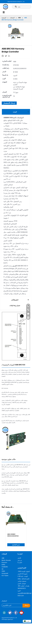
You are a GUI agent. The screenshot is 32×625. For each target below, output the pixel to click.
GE (2, 569)
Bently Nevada (6, 560)
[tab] (16, 112)
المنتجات (12, 17)
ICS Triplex (5, 575)
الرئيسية (4, 17)
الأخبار (19, 558)
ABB (19, 17)
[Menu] (4, 12)
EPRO (3, 564)
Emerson (4, 562)
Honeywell (5, 573)
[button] (9, 103)
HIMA (3, 571)
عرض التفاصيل (16, 545)
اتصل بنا (20, 562)
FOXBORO (5, 567)
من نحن (20, 560)
